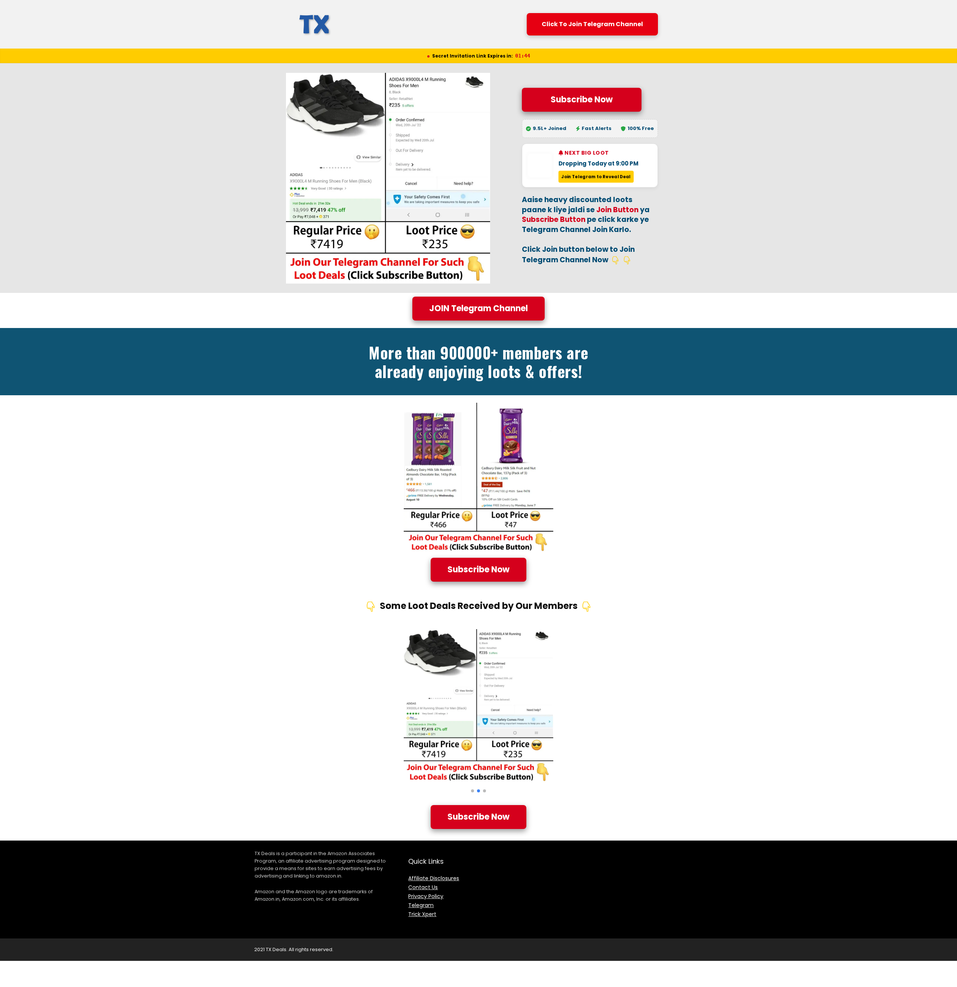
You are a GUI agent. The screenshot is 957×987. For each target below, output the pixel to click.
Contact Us (423, 887)
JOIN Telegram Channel (478, 308)
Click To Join (592, 24)
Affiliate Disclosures (433, 878)
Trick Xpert (422, 914)
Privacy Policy (425, 896)
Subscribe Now (582, 99)
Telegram (421, 905)
